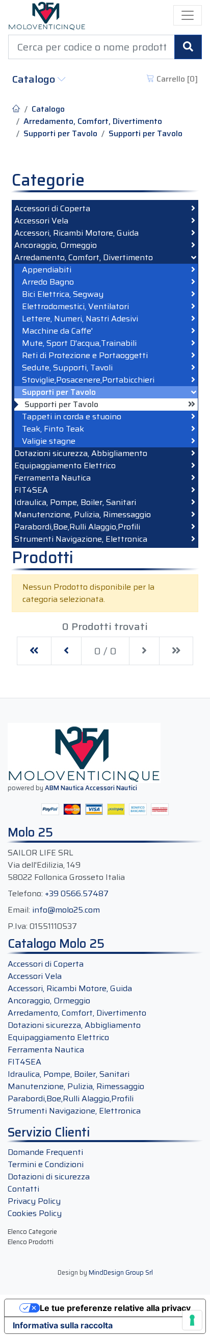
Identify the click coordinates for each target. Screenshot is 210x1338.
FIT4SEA (31, 490)
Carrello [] (176, 78)
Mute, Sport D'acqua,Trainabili (79, 343)
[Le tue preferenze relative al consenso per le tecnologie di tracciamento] (192, 1320)
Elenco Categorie (32, 1231)
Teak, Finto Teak (53, 429)
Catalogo (35, 79)
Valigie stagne (48, 441)
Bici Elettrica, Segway (62, 294)
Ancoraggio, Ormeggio (55, 245)
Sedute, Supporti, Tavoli (67, 368)
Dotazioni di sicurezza (49, 1176)
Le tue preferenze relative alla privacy (115, 1308)
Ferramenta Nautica (52, 478)
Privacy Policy (34, 1201)
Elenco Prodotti (31, 1241)
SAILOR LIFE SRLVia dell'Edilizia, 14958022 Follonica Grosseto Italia (66, 865)
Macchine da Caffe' (57, 331)
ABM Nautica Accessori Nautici (91, 787)
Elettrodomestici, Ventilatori (75, 306)
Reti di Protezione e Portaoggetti (85, 355)
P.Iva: (18, 926)
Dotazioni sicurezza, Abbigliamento (80, 453)
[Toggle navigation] (187, 15)
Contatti (23, 1188)
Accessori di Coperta (52, 209)
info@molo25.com (66, 909)
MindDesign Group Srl (121, 1272)
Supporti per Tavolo (60, 134)
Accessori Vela (41, 221)
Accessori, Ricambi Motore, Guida (76, 233)
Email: (19, 910)
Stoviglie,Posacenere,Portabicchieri (88, 380)
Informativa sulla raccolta (63, 1325)
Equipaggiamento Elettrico (65, 466)
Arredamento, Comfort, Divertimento (92, 121)
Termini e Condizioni (46, 1164)
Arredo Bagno (48, 282)
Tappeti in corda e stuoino (71, 417)
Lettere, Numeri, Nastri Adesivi (80, 319)
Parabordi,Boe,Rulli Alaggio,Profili (77, 527)
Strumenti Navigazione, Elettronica (80, 539)
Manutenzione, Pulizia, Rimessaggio (82, 515)
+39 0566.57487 (77, 893)
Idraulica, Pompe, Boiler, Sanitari (75, 502)
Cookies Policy (35, 1213)
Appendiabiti (46, 270)
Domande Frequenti (45, 1152)
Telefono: (25, 894)
